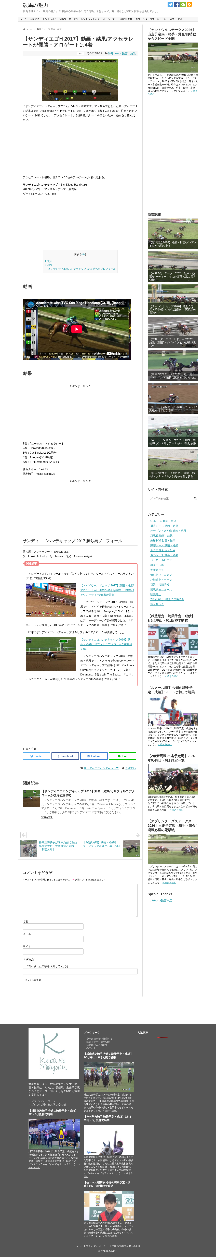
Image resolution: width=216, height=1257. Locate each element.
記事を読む (47, 817)
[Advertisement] (80, 148)
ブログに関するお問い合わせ (48, 1104)
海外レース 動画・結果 (122, 53)
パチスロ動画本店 (161, 900)
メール (27, 934)
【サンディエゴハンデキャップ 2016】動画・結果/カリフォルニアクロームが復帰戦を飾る (106, 644)
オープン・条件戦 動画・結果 (168, 530)
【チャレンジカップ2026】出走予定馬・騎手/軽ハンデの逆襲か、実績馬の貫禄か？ (172, 309)
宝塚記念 (34, 19)
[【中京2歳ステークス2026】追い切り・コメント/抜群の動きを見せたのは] (173, 365)
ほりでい (130, 768)
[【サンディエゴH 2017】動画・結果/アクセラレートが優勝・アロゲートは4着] (94, 756)
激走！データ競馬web (98, 1041)
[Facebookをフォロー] (177, 4)
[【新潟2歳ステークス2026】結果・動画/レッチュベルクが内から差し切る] (173, 464)
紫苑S (62, 19)
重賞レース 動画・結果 (164, 525)
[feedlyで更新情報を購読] (183, 4)
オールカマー (110, 19)
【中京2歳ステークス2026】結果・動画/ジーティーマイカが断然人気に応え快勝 (172, 276)
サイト (27, 946)
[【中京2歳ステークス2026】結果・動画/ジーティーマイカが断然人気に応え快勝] (173, 266)
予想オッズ (157, 570)
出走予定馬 (157, 565)
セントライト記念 (90, 19)
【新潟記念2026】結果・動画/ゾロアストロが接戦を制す (173, 244)
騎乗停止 (155, 594)
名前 (25, 921)
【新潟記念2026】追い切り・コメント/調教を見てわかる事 (173, 409)
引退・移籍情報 (159, 584)
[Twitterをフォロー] (170, 4)
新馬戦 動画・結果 (161, 535)
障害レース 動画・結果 (164, 545)
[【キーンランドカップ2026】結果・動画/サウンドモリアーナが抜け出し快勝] (173, 431)
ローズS (73, 19)
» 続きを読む (172, 676)
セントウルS (49, 19)
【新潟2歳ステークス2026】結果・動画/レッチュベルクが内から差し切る (172, 475)
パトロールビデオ (161, 560)
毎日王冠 (161, 19)
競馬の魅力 (35, 5)
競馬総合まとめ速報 (97, 1044)
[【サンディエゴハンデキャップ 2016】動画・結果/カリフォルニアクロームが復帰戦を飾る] (31, 798)
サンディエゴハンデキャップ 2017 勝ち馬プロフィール (82, 268)
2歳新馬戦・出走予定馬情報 (167, 599)
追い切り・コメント (162, 574)
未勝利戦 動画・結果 (162, 540)
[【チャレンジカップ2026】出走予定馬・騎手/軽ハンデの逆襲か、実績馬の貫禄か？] (173, 299)
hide (83, 254)
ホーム (23, 19)
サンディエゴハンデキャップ (101, 768)
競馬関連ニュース (161, 589)
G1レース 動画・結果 (163, 520)
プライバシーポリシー (44, 1100)
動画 (48, 261)
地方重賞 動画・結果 (162, 550)
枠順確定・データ (161, 579)
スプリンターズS (145, 19)
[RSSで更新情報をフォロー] (189, 4)
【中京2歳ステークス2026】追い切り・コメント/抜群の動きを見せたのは (172, 376)
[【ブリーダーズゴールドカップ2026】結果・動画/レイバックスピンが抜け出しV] (173, 332)
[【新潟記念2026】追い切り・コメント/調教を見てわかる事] (173, 398)
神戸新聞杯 (126, 19)
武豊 (172, 19)
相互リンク (157, 604)
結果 (48, 265)
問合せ (181, 19)
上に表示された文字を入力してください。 (48, 966)
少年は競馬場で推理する (99, 1038)
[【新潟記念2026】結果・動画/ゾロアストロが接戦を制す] (173, 234)
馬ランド (91, 1047)
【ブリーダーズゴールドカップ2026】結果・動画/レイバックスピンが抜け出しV (172, 342)
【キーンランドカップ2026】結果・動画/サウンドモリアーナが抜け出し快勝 (172, 442)
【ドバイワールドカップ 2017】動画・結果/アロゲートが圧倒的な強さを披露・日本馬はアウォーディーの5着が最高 (107, 590)
